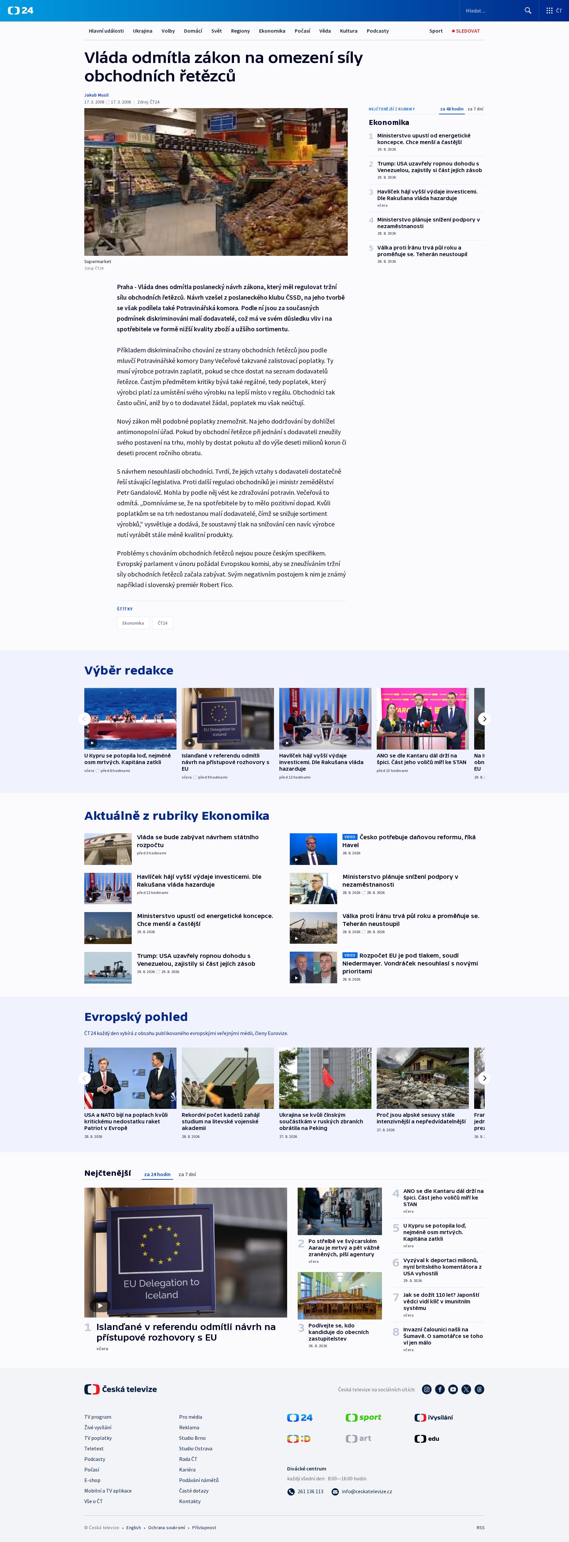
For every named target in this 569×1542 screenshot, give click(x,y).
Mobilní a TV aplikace (108, 1490)
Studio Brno (192, 1438)
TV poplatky (98, 1438)
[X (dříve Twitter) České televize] (466, 1389)
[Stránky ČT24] (299, 1417)
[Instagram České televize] (426, 1389)
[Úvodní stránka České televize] (121, 1389)
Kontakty (190, 1501)
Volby (168, 30)
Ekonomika (272, 30)
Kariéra (187, 1469)
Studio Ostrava (195, 1448)
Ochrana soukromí (166, 1527)
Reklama (189, 1427)
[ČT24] (20, 11)
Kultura (349, 30)
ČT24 (162, 623)
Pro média (190, 1416)
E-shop (92, 1480)
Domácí (193, 30)
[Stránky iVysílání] (434, 1417)
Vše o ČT (93, 1501)
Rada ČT (188, 1459)
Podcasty (378, 30)
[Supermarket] (216, 182)
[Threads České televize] (479, 1389)
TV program (97, 1416)
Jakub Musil (96, 95)
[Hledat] (528, 10)
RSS (481, 1527)
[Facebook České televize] (440, 1389)
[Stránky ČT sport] (363, 1417)
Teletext (94, 1448)
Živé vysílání (97, 1427)
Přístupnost (204, 1527)
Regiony (240, 30)
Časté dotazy (193, 1490)
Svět (216, 30)
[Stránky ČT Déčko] (299, 1438)
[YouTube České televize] (453, 1389)
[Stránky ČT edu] (427, 1438)
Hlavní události (106, 30)
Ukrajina (142, 30)
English (133, 1527)
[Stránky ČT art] (358, 1438)
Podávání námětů (199, 1480)
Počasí (302, 30)
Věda (325, 30)
